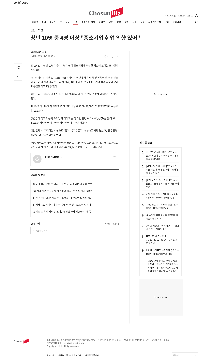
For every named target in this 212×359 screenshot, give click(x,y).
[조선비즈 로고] (106, 12)
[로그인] (196, 15)
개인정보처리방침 (54, 343)
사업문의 (79, 355)
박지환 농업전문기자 (38, 52)
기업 (40, 30)
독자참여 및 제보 (92, 355)
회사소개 (50, 355)
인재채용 (60, 355)
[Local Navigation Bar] (15, 22)
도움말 (107, 224)
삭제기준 (115, 224)
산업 (32, 30)
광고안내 (69, 355)
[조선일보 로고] (21, 2)
